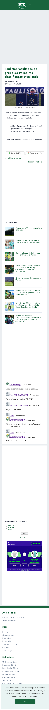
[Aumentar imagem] (41, 90)
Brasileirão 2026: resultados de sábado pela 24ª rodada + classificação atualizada (28, 305)
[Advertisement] (24, 36)
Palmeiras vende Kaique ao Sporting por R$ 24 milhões (27, 241)
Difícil (11, 525)
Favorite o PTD (36, 153)
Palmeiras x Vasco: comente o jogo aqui (28, 229)
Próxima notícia (35, 162)
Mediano (12, 527)
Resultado (24, 538)
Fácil (10, 529)
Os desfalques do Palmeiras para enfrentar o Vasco (27, 254)
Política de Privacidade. (28, 696)
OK (25, 701)
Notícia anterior (14, 158)
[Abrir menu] (29, 4)
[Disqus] (24, 411)
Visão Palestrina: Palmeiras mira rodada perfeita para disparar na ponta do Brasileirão (27, 268)
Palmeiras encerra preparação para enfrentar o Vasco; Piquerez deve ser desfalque (28, 318)
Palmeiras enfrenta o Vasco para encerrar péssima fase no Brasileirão (27, 292)
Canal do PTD (16, 153)
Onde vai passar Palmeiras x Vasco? (28, 279)
